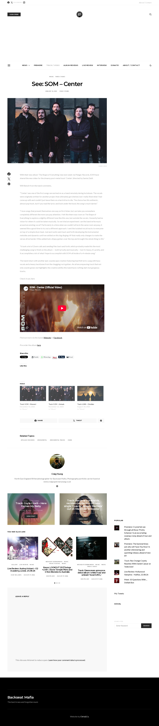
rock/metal (42, 440)
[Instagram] (24, 2)
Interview (102, 65)
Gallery (14, 564)
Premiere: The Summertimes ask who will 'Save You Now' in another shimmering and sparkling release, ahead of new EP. (137, 550)
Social (117, 604)
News (24, 65)
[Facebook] (8, 2)
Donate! (115, 65)
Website (47, 337)
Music (51, 76)
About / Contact (145, 3)
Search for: (118, 621)
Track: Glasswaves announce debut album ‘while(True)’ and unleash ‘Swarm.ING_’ (52, 98)
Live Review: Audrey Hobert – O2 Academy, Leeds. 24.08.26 (22, 569)
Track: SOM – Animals (56, 404)
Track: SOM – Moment (28, 404)
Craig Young (64, 91)
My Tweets (119, 593)
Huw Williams (16, 575)
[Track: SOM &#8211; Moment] (33, 393)
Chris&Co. (84, 716)
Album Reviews (70, 65)
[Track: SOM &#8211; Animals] (62, 393)
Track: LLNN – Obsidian (85, 404)
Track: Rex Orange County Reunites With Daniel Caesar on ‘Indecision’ (137, 563)
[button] (151, 65)
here (39, 345)
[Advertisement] (79, 42)
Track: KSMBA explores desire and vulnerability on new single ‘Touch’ (80, 97)
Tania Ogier (90, 513)
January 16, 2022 (51, 91)
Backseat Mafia (20, 697)
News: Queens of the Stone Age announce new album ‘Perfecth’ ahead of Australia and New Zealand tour (108, 99)
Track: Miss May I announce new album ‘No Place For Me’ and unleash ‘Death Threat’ (136, 98)
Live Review (87, 65)
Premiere (38, 65)
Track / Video (53, 65)
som (70, 440)
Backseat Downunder (54, 561)
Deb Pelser (50, 576)
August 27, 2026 (29, 575)
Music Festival (54, 563)
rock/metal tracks (58, 440)
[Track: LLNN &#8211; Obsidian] (90, 393)
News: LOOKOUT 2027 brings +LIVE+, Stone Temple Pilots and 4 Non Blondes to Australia (24, 98)
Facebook (58, 337)
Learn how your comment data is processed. (66, 660)
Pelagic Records (28, 440)
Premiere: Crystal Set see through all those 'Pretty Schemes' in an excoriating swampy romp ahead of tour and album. (137, 533)
